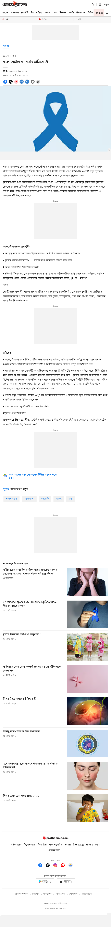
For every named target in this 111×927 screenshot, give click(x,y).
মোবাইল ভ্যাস (54, 850)
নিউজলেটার (87, 894)
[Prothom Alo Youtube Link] (64, 866)
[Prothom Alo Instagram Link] (56, 866)
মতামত (47, 12)
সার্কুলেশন (47, 894)
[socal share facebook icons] (5, 83)
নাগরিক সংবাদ (15, 844)
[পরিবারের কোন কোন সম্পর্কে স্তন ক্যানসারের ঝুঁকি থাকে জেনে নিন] (87, 679)
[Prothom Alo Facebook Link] (41, 866)
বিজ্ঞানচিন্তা (42, 844)
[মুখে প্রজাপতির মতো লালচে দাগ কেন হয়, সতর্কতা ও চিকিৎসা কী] (87, 776)
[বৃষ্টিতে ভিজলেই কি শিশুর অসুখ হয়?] (87, 646)
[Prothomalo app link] (45, 882)
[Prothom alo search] (93, 4)
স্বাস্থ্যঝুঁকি (45, 499)
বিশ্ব (32, 12)
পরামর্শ (59, 499)
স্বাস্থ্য (71, 499)
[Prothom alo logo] (55, 839)
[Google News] (70, 866)
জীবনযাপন (80, 12)
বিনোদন (63, 12)
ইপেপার (89, 844)
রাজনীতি (24, 12)
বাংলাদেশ (15, 12)
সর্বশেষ (5, 12)
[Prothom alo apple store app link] (65, 882)
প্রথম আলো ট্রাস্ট (55, 844)
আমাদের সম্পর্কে (21, 894)
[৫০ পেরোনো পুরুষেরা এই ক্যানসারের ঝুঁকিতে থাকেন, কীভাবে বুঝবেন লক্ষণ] (87, 614)
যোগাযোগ (73, 894)
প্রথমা (97, 844)
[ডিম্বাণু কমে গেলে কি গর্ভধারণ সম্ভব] (87, 743)
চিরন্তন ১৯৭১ (78, 844)
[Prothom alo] (14, 4)
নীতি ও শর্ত (60, 894)
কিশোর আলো (29, 844)
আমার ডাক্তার (11, 499)
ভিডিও (90, 12)
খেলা (55, 12)
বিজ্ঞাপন (35, 894)
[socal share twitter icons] (11, 83)
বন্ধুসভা (68, 844)
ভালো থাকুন (29, 499)
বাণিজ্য (39, 12)
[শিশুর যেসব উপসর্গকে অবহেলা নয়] (87, 808)
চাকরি (71, 12)
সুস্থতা (6, 46)
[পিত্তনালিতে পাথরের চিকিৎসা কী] (87, 711)
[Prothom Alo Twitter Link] (49, 866)
